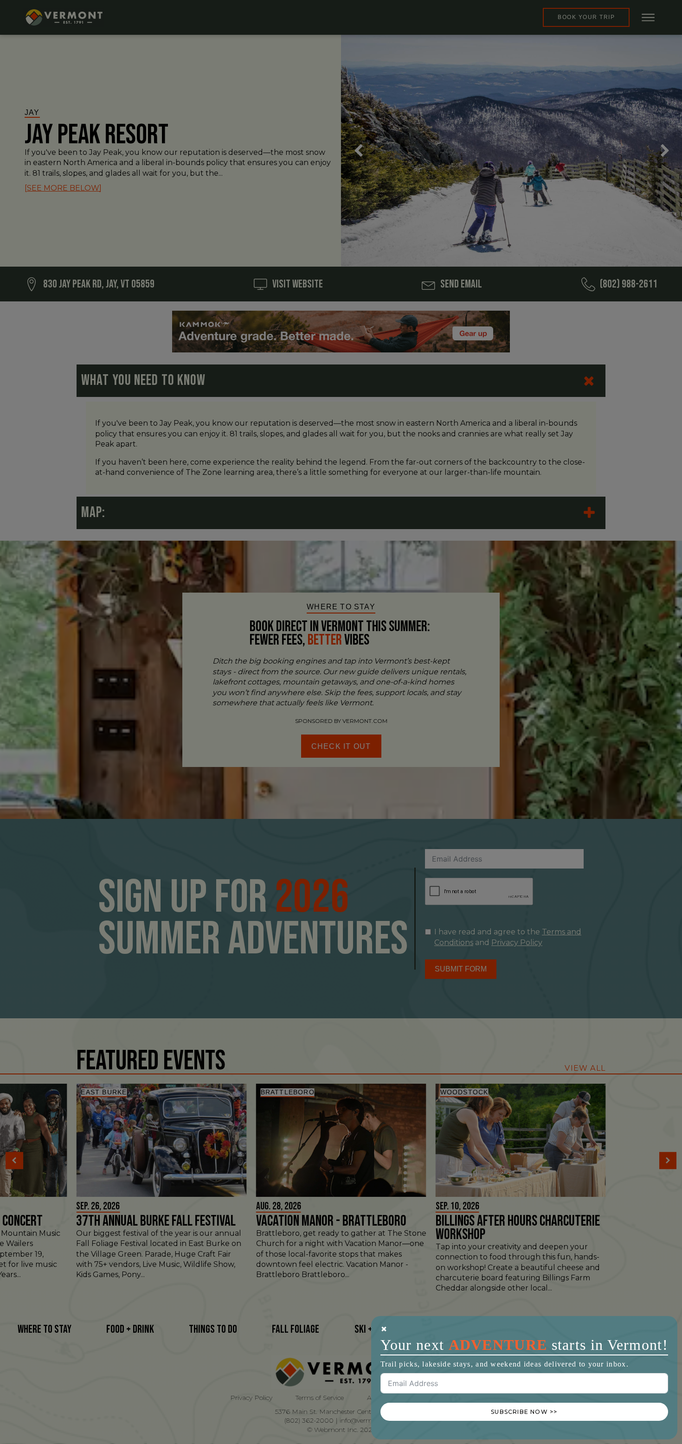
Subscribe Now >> (524, 1411)
